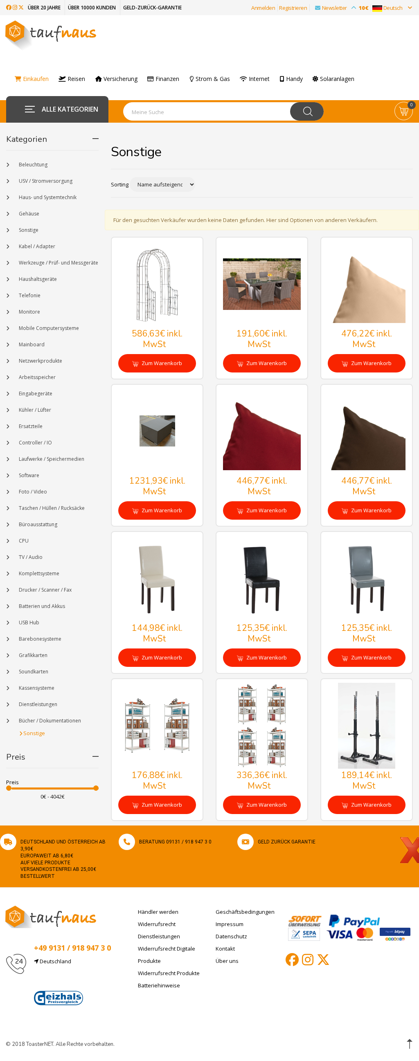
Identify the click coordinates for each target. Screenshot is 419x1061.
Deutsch (392, 7)
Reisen (75, 79)
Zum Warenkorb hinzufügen (161, 365)
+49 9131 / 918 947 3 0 (72, 948)
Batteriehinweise (159, 985)
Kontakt (225, 948)
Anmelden (263, 7)
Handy (293, 79)
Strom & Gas (212, 79)
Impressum (229, 924)
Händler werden (158, 911)
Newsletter (345, 7)
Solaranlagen (336, 79)
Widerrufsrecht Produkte (169, 973)
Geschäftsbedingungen (245, 911)
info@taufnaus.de (72, 981)
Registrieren (293, 7)
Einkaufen (35, 79)
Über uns (227, 961)
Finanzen (166, 79)
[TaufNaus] (50, 916)
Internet (258, 79)
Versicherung (119, 79)
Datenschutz (231, 936)
